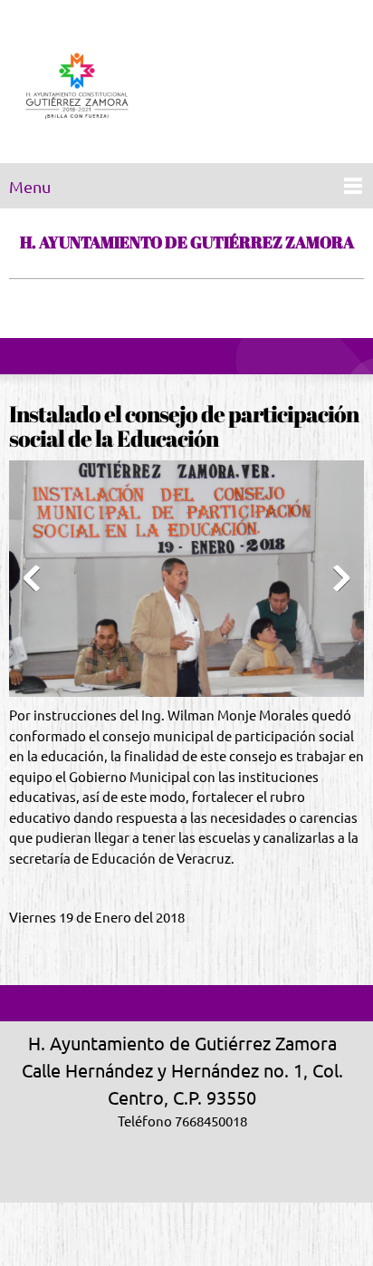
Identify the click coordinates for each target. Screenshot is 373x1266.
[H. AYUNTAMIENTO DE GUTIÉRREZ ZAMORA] (77, 86)
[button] (186, 583)
